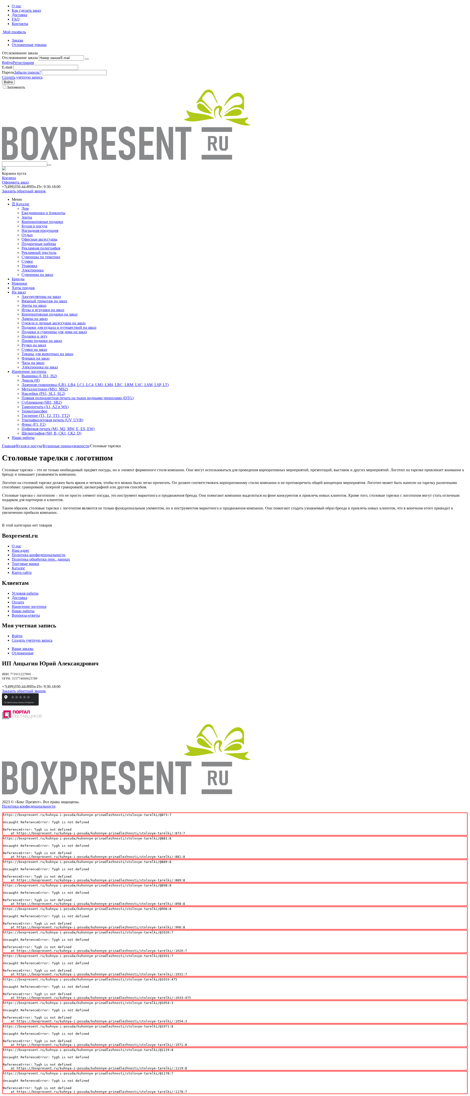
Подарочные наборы (39, 244)
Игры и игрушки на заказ (43, 310)
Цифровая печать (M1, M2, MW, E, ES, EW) (58, 429)
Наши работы (23, 438)
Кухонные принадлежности (66, 446)
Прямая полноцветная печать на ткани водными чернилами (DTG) (78, 398)
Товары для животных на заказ (47, 354)
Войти (7, 62)
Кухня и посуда (34, 226)
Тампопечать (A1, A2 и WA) (45, 407)
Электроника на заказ (40, 367)
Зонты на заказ (34, 305)
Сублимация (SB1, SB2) (42, 402)
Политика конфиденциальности (38, 555)
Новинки (19, 283)
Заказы (17, 40)
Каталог (18, 568)
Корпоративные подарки (42, 222)
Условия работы (25, 593)
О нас (16, 6)
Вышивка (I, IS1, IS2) (39, 376)
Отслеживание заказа (20, 58)
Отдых (27, 235)
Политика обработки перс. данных (41, 559)
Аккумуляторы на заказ (41, 297)
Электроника (33, 270)
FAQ (16, 19)
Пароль (8, 72)
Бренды (18, 279)
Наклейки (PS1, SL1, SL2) (43, 393)
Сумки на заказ (34, 349)
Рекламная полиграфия (41, 248)
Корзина (9, 178)
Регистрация (23, 62)
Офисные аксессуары (39, 239)
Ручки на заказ (34, 345)
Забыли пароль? (27, 72)
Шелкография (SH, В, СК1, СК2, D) (51, 433)
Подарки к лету (34, 336)
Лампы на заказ (34, 319)
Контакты (20, 24)
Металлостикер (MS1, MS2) (45, 389)
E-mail (7, 67)
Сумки (27, 261)
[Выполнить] (87, 59)
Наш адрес (20, 550)
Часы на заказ (33, 363)
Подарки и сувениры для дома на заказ (54, 332)
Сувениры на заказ (37, 274)
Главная (8, 446)
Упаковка (29, 266)
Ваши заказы (22, 649)
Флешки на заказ (35, 358)
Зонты (27, 217)
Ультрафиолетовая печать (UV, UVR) (52, 420)
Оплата (18, 602)
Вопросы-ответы (26, 615)
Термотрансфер (34, 411)
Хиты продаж (23, 288)
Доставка (19, 15)
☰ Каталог (21, 204)
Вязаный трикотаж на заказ (44, 301)
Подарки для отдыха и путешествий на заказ (59, 327)
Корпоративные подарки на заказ (49, 314)
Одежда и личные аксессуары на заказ (53, 323)
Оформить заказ (15, 182)
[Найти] (49, 165)
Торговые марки (25, 564)
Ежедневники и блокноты (43, 213)
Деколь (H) (31, 380)
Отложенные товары (29, 45)
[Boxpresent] (126, 159)
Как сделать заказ (26, 10)
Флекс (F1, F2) (34, 424)
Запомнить (16, 87)
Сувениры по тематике (41, 257)
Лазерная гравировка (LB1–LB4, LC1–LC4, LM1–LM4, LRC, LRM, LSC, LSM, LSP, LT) (95, 385)
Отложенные (23, 653)
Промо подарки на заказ (42, 341)
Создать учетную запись (22, 77)
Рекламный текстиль (39, 252)
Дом (25, 208)
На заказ (19, 292)
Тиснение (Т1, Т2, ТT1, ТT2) (46, 415)
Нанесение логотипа (29, 371)
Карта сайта (22, 572)
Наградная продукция (40, 230)
